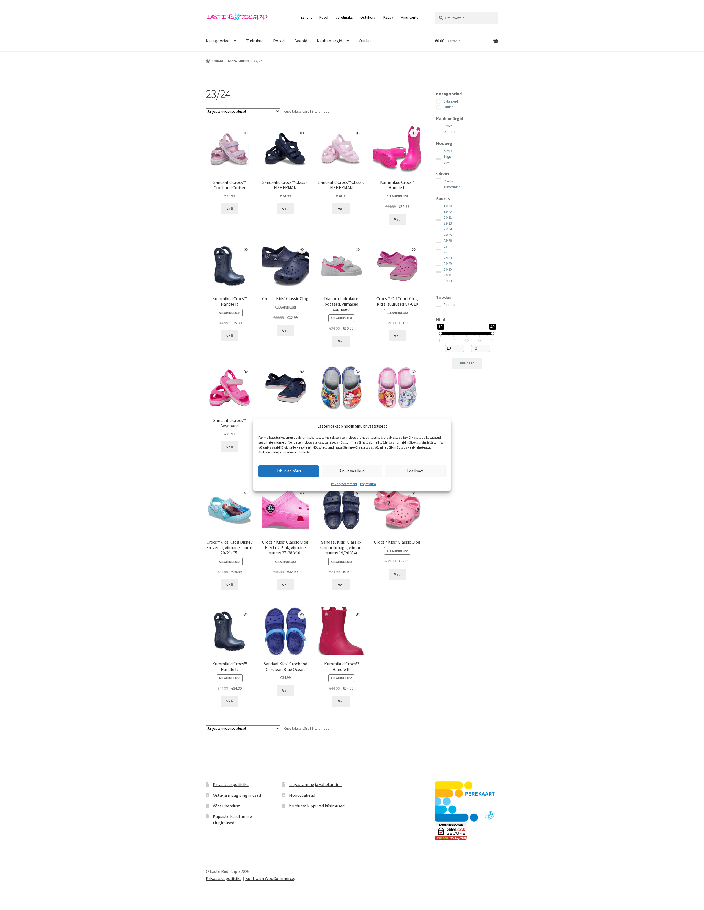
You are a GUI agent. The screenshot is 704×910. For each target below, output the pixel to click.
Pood (323, 17)
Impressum (368, 484)
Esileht (306, 17)
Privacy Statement (344, 484)
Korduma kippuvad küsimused (317, 806)
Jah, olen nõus (288, 471)
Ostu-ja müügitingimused (237, 795)
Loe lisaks (415, 471)
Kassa (388, 17)
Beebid (300, 40)
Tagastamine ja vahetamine (315, 784)
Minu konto (410, 17)
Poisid (279, 40)
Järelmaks (344, 17)
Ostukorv (368, 17)
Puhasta (467, 363)
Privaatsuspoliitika (231, 784)
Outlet (365, 40)
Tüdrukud (254, 40)
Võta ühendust (226, 806)
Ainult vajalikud (352, 471)
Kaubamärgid (329, 40)
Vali (229, 208)
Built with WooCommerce (269, 878)
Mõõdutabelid (302, 795)
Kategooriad (217, 40)
